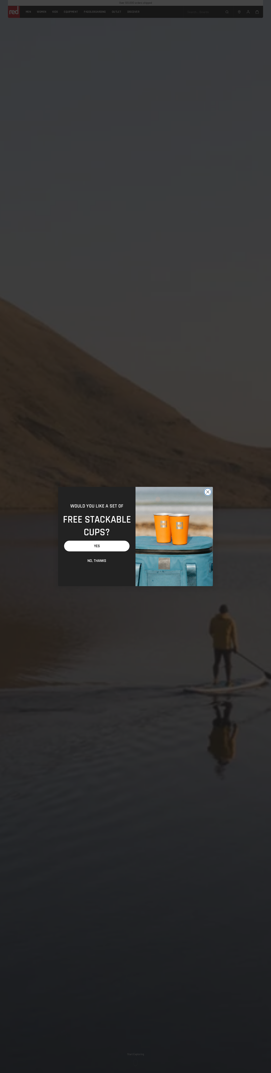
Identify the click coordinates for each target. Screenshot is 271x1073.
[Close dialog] (207, 491)
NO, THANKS (96, 560)
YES (97, 546)
